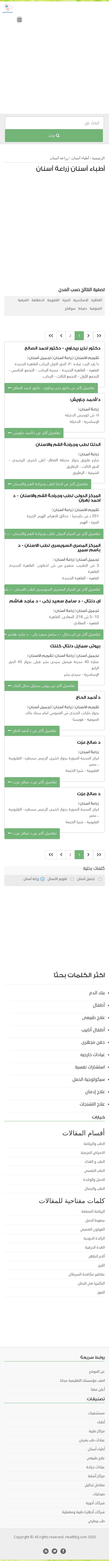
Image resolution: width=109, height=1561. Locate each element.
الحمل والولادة (94, 1179)
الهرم (83, 522)
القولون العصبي (92, 1229)
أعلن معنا (98, 1389)
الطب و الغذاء (95, 1161)
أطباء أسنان (80, 158)
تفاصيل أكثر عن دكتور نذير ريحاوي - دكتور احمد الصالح (53, 388)
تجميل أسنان (40, 358)
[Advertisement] (54, 59)
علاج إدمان (95, 1092)
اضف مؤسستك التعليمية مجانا (82, 1380)
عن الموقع (97, 1371)
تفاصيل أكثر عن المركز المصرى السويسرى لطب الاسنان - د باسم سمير (52, 589)
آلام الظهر (97, 1256)
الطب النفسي (94, 1170)
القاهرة (96, 300)
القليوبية (53, 300)
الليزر (101, 1265)
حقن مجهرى (93, 1042)
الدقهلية (38, 300)
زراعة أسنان (59, 158)
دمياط (82, 308)
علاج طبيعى (93, 1018)
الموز (101, 1292)
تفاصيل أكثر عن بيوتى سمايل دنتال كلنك (43, 686)
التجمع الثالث (67, 376)
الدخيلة (75, 421)
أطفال (99, 1005)
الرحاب (48, 376)
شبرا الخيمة (74, 770)
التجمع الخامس (22, 370)
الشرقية (23, 300)
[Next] (61, 336)
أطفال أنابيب (93, 1030)
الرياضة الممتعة (93, 1211)
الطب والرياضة (94, 1143)
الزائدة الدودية (94, 1238)
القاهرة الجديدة (73, 370)
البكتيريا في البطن (91, 1283)
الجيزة (66, 300)
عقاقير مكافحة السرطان (86, 1274)
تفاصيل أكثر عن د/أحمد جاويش (36, 433)
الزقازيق (78, 473)
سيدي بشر (72, 674)
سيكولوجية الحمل (88, 1079)
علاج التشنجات (92, 1104)
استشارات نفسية (90, 1067)
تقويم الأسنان (87, 358)
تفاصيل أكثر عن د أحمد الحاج (34, 731)
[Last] (51, 336)
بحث (52, 135)
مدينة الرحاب (48, 370)
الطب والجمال (94, 1188)
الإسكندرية (80, 300)
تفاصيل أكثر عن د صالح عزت (34, 782)
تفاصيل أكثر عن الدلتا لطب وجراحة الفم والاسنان (50, 484)
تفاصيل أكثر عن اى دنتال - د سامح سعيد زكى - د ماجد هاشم (53, 634)
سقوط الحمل (95, 1220)
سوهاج (70, 308)
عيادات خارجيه (92, 1055)
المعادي (80, 623)
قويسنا (78, 719)
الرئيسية (98, 158)
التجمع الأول (89, 376)
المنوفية (96, 308)
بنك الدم (97, 993)
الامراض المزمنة (93, 1152)
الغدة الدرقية (95, 1247)
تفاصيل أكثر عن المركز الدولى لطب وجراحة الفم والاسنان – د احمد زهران (52, 534)
